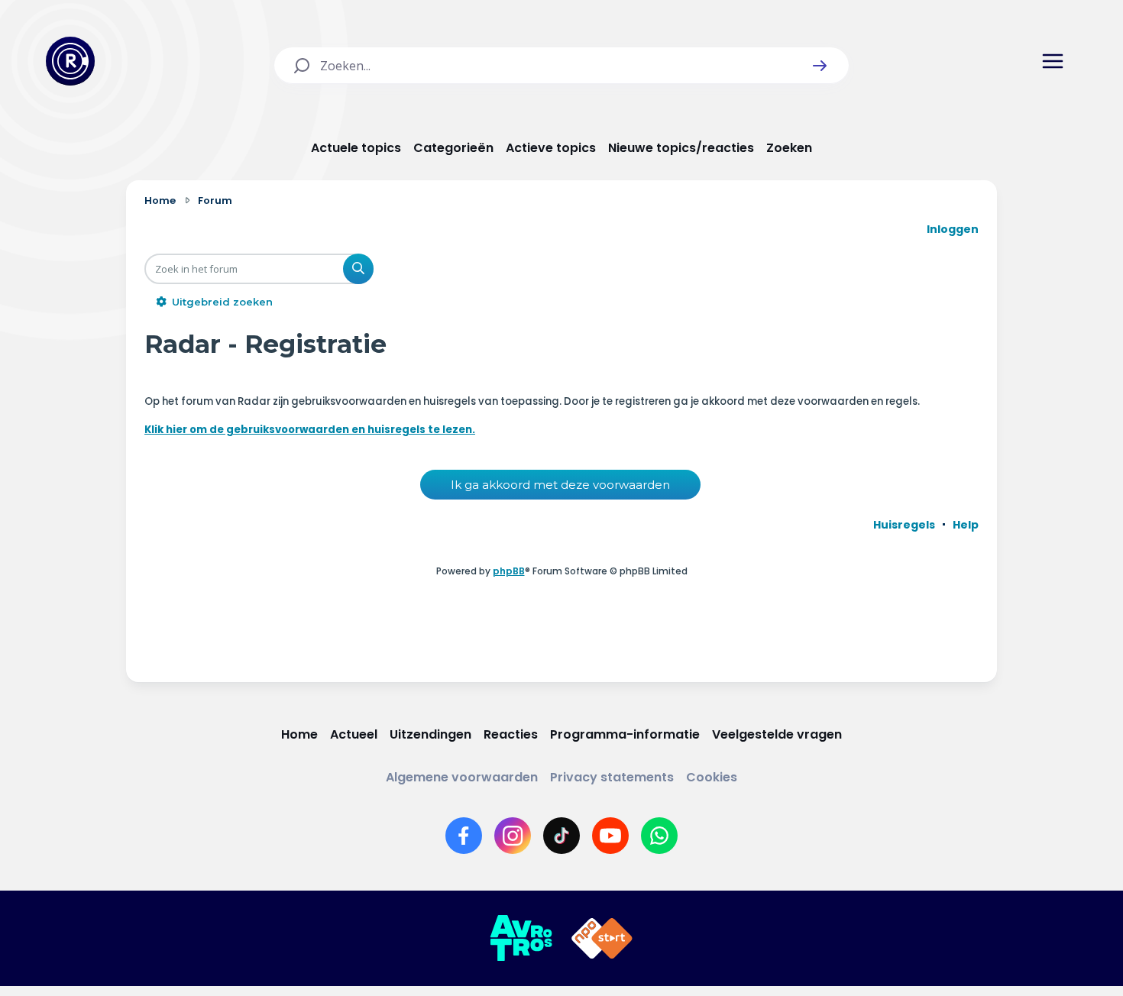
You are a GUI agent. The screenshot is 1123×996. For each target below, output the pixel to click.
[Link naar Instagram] (512, 835)
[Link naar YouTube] (610, 835)
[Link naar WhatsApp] (659, 835)
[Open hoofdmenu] (1052, 61)
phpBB (509, 570)
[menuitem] (904, 524)
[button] (819, 65)
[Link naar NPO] (602, 938)
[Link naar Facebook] (463, 835)
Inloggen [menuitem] (953, 229)
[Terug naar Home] (70, 61)
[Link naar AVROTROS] (521, 938)
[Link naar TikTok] (561, 835)
